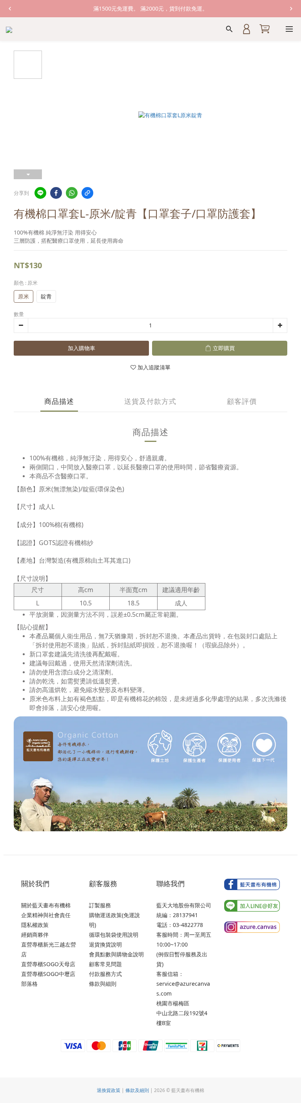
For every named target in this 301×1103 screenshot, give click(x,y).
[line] (40, 193)
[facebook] (56, 193)
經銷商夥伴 (35, 934)
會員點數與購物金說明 (116, 954)
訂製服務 (100, 905)
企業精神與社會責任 (46, 915)
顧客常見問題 (105, 964)
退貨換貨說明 (105, 944)
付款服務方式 (105, 974)
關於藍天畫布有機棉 (46, 905)
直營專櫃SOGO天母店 (48, 964)
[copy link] (87, 193)
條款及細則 (137, 1090)
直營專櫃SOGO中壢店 (48, 974)
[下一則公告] (291, 8)
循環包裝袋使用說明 (113, 934)
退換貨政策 (108, 1090)
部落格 (29, 983)
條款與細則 (102, 983)
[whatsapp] (72, 193)
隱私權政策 (35, 925)
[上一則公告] (9, 8)
